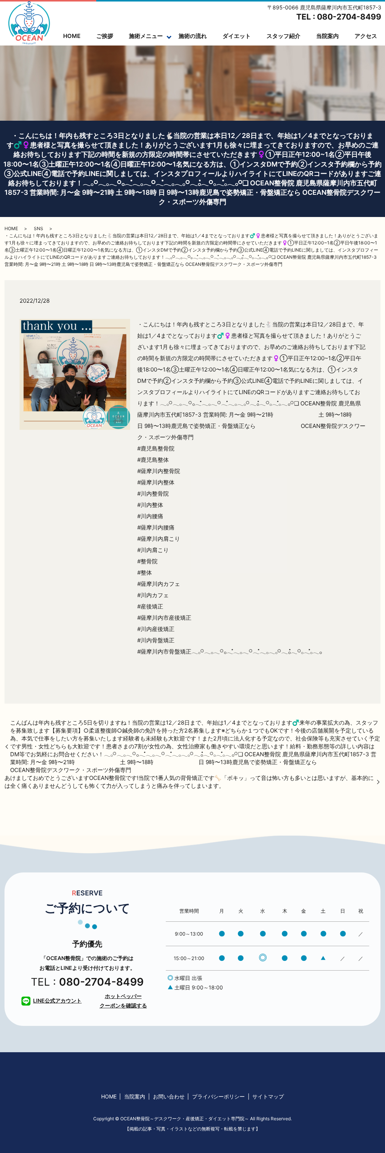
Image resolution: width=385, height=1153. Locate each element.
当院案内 (327, 35)
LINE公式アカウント (57, 1000)
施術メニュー (146, 35)
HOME (71, 35)
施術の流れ (193, 35)
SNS (38, 228)
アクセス (366, 35)
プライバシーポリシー (218, 1096)
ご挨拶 (104, 35)
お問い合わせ (169, 1096)
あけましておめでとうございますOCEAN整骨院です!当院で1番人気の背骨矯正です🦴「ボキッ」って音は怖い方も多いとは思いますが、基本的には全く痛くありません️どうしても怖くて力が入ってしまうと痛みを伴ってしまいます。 (189, 781)
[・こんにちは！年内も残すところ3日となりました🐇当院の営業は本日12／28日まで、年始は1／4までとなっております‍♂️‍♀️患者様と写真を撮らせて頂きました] (75, 374)
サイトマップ (268, 1096)
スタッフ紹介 (283, 35)
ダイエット (237, 35)
